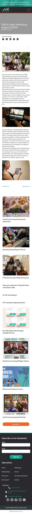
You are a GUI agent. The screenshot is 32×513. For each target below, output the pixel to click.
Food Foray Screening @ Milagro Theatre (16, 361)
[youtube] (24, 500)
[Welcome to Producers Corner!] (16, 376)
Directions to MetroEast (15, 496)
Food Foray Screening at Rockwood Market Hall (14, 220)
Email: (3, 448)
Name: (3, 442)
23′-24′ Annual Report (10, 295)
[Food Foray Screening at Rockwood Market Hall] (16, 206)
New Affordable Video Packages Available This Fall (13, 332)
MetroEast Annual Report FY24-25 (14, 250)
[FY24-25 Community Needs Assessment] (16, 265)
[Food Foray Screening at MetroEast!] (16, 404)
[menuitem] (7, 468)
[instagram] (12, 500)
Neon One (20, 511)
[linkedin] (16, 500)
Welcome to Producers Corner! (13, 389)
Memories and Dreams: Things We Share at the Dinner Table (16, 286)
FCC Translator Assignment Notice (14, 302)
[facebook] (7, 500)
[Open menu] (29, 10)
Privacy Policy (23, 507)
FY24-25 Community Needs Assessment (16, 278)
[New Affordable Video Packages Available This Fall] (16, 318)
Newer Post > (26, 186)
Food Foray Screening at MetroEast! (14, 417)
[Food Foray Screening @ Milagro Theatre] (16, 348)
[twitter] (20, 500)
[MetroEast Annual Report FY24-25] (16, 237)
